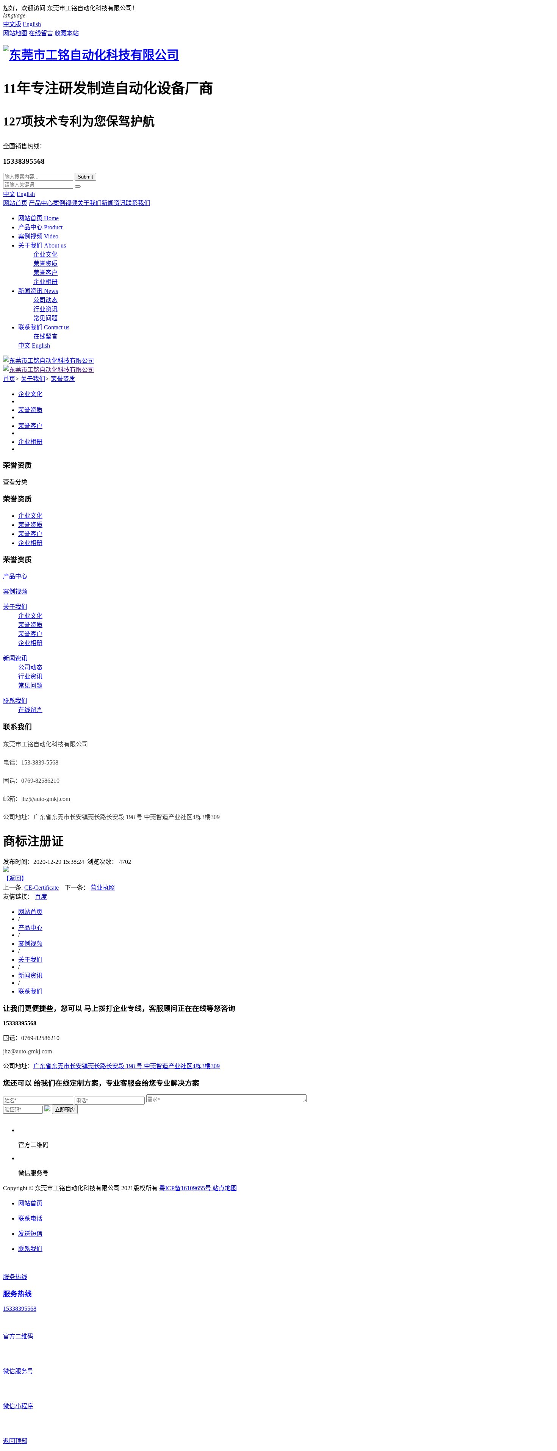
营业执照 (103, 887)
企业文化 (45, 254)
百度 (41, 896)
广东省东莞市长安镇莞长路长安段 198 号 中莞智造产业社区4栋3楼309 (126, 1066)
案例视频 (65, 203)
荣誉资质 (45, 263)
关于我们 (89, 203)
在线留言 (41, 33)
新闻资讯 (114, 203)
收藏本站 (67, 33)
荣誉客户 (45, 273)
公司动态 (45, 300)
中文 (9, 194)
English (32, 24)
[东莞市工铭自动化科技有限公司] (91, 55)
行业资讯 (45, 309)
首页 (9, 379)
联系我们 (138, 203)
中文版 (12, 24)
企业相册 (45, 282)
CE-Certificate (41, 887)
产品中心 (41, 203)
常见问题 (45, 318)
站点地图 (225, 1188)
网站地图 (15, 33)
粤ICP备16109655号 (186, 1188)
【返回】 (15, 878)
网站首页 (15, 203)
